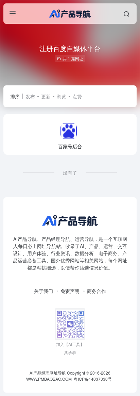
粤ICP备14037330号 (93, 379)
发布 (30, 96)
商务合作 (96, 290)
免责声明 (70, 290)
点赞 (77, 96)
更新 (46, 96)
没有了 (70, 172)
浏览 (61, 96)
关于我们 (43, 290)
